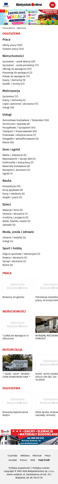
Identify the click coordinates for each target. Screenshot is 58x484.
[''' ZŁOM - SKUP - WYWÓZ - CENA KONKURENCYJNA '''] (17, 362)
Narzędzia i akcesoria (14, 169)
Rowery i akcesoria (13, 257)
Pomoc (23, 460)
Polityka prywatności (19, 468)
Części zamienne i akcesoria (18, 103)
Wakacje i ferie (10, 210)
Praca (47, 455)
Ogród (5, 173)
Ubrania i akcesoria (13, 213)
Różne (5, 142)
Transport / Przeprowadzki (17, 131)
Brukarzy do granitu (13, 297)
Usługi (5, 107)
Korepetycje (9, 186)
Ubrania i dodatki (12, 237)
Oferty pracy (9, 45)
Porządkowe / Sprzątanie (16, 127)
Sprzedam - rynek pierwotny (18, 65)
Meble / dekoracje (12, 155)
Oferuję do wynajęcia (14, 68)
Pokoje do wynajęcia (13, 76)
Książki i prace (10, 197)
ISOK (32, 460)
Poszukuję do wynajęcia (15, 72)
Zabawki (7, 224)
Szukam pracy (10, 48)
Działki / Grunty (11, 83)
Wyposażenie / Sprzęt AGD (17, 158)
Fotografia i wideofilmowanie (18, 138)
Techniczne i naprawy (14, 123)
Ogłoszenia (21, 28)
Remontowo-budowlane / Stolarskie (22, 120)
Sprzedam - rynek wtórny (16, 61)
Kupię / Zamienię (12, 80)
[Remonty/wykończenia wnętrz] (17, 401)
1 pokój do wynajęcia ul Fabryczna (15, 337)
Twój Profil (43, 460)
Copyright (9, 471)
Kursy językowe (10, 190)
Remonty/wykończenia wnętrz (15, 414)
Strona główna (8, 28)
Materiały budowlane (14, 166)
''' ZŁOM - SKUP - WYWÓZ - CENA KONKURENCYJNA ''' (16, 375)
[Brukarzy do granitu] (17, 286)
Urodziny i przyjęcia (13, 217)
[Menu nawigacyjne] (52, 5)
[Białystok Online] (29, 4)
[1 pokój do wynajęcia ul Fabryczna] (17, 324)
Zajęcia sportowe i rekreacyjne (19, 253)
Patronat (37, 455)
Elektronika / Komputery (16, 162)
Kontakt (13, 460)
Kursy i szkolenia (11, 193)
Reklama (25, 455)
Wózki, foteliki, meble (14, 221)
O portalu (12, 455)
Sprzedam (8, 96)
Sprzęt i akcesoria (12, 261)
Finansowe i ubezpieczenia (17, 135)
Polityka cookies (40, 468)
